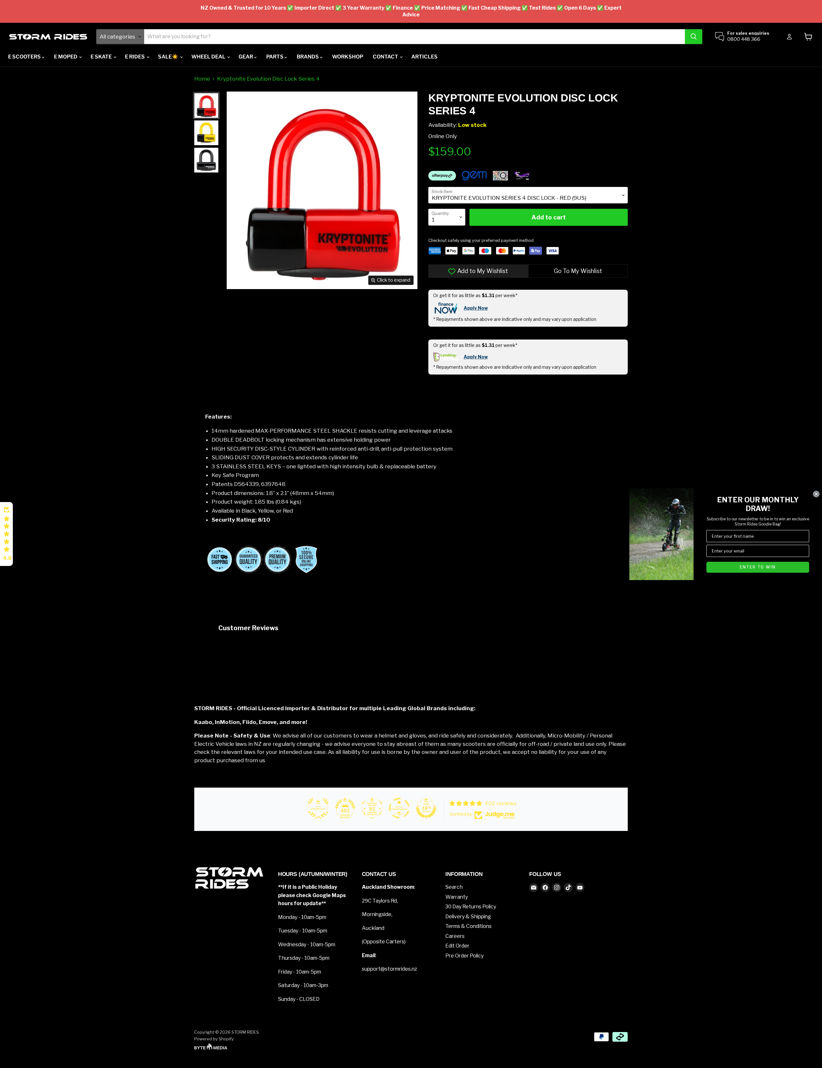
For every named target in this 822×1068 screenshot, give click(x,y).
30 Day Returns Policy (470, 907)
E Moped (66, 57)
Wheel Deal (208, 57)
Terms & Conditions (468, 926)
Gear (246, 57)
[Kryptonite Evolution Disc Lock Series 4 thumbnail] (206, 106)
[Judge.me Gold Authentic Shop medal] (318, 808)
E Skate (102, 57)
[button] (6, 534)
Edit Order (457, 946)
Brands (308, 57)
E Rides (135, 57)
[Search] (693, 36)
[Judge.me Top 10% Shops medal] (426, 808)
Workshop (347, 57)
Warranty (456, 897)
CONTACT (386, 57)
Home (202, 79)
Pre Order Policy (464, 956)
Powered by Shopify (214, 1038)
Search (454, 887)
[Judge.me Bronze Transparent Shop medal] (399, 808)
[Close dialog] (816, 494)
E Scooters (25, 57)
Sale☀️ (168, 57)
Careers (455, 936)
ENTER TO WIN (758, 567)
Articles (424, 57)
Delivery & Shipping (468, 917)
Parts (275, 57)
